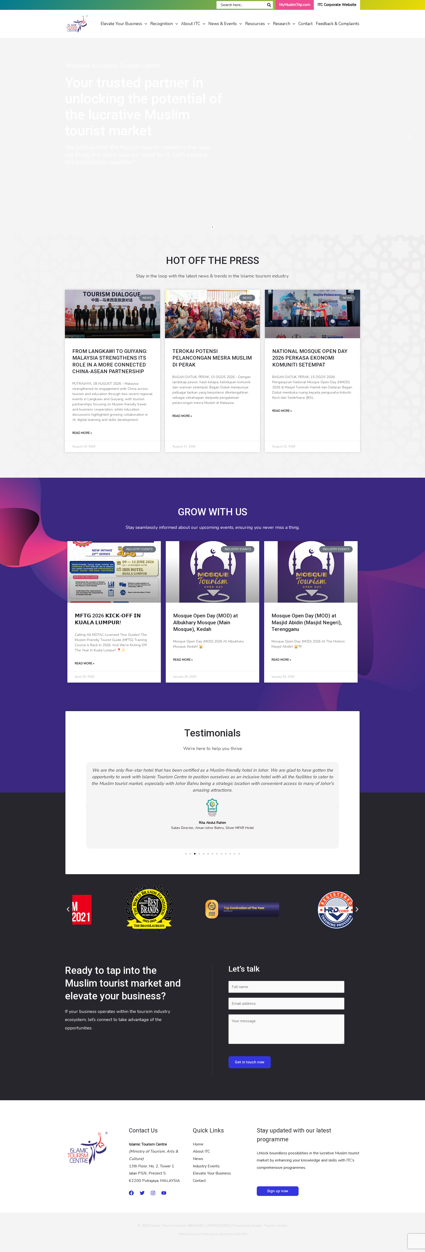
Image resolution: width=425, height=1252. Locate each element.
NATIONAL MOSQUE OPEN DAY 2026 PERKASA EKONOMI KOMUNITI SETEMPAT (310, 358)
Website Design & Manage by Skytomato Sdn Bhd (212, 1234)
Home (198, 1144)
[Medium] (131, 1193)
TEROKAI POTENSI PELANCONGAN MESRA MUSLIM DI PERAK (212, 358)
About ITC (201, 1151)
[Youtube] (163, 1193)
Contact (199, 1180)
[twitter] (142, 1193)
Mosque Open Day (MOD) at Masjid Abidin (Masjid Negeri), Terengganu (307, 622)
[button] (144, 24)
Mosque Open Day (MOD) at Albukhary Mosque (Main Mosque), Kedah (205, 622)
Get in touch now (249, 1062)
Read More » (82, 433)
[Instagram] (153, 1193)
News (198, 1158)
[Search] (269, 5)
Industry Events (206, 1166)
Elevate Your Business (212, 1173)
